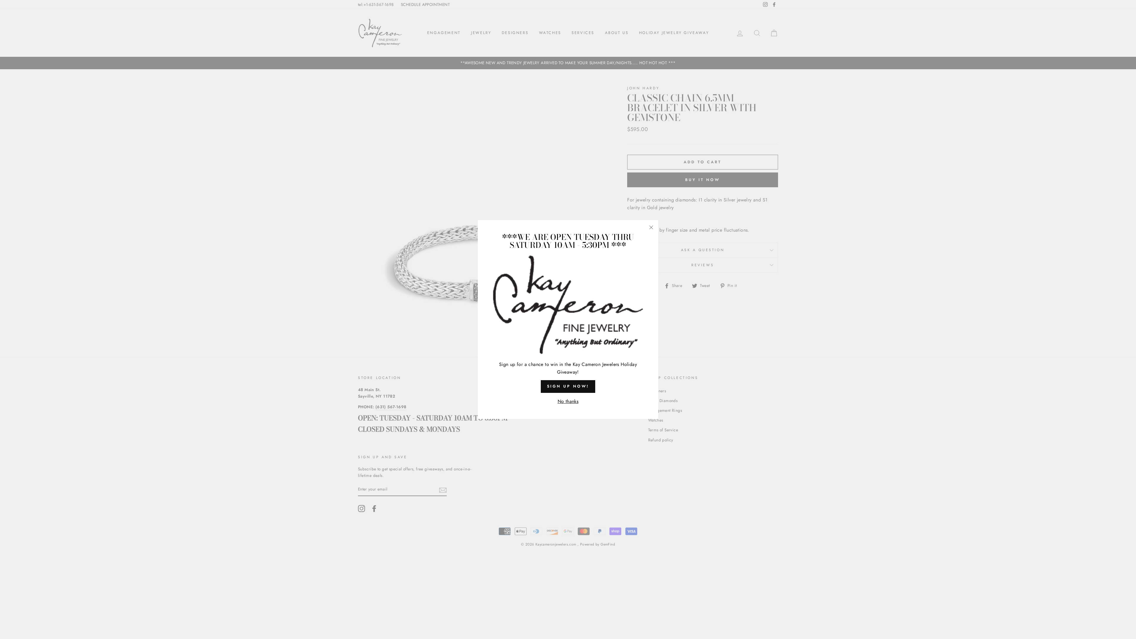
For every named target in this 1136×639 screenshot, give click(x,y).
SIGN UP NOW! (568, 386)
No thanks (568, 401)
